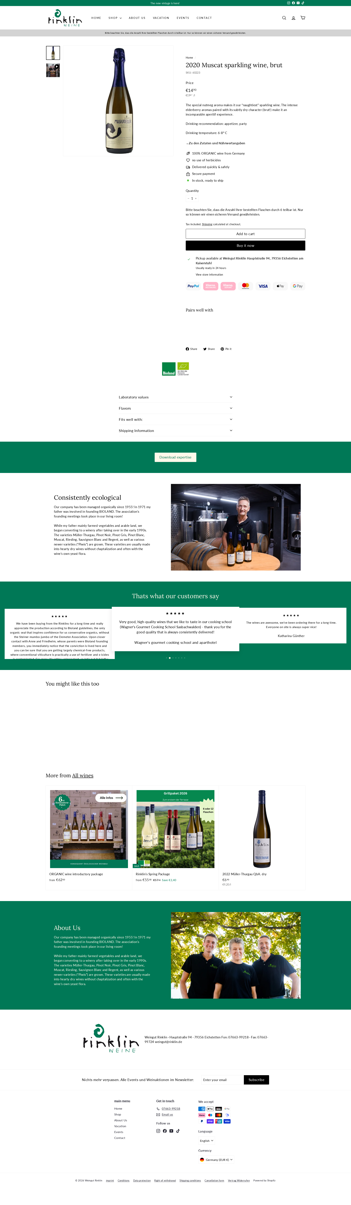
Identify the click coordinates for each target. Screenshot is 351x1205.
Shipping (207, 224)
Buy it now (245, 245)
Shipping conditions (190, 1180)
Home (96, 17)
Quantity (192, 191)
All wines (82, 775)
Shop (114, 17)
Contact (204, 17)
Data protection (142, 1180)
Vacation (161, 17)
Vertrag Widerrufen (239, 1180)
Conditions (124, 1180)
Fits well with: (131, 419)
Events (183, 17)
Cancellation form (214, 1180)
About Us (137, 17)
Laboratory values (134, 397)
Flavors (125, 408)
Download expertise (175, 457)
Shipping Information (136, 430)
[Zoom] (118, 101)
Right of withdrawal (165, 1180)
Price (190, 83)
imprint (110, 1180)
